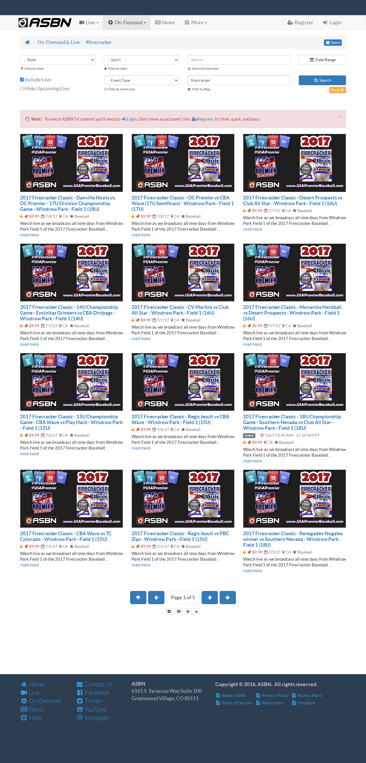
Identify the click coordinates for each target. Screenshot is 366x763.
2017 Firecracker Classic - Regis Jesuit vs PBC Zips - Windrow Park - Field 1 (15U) (180, 536)
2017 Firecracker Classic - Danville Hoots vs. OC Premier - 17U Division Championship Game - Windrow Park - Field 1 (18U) (68, 203)
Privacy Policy (275, 695)
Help (34, 717)
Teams (335, 42)
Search (325, 80)
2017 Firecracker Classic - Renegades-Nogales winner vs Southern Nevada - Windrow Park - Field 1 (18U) (293, 539)
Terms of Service (236, 702)
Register (205, 119)
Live (33, 692)
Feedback (306, 702)
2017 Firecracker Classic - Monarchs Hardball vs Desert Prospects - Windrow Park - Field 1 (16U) (292, 312)
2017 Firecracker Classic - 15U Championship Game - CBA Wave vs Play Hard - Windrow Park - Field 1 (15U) (71, 422)
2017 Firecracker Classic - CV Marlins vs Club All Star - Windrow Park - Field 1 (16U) (180, 309)
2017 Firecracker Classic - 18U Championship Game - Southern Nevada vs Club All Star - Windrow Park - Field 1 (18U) (292, 422)
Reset (335, 90)
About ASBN (233, 695)
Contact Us (98, 684)
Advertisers (272, 702)
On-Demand (44, 701)
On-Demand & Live (58, 42)
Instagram (96, 717)
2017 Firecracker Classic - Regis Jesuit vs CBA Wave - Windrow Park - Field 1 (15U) (180, 419)
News (35, 709)
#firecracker (98, 42)
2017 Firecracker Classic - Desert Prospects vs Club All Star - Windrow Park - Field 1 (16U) (292, 200)
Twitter (93, 701)
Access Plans (309, 695)
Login (132, 119)
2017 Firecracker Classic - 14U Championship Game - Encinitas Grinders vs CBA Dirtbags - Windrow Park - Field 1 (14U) (69, 312)
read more (29, 234)
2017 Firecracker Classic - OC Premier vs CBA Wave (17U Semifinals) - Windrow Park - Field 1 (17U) (183, 203)
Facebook (96, 692)
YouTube (94, 709)
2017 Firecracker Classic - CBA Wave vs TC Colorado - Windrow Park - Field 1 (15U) (66, 536)
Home (36, 684)
